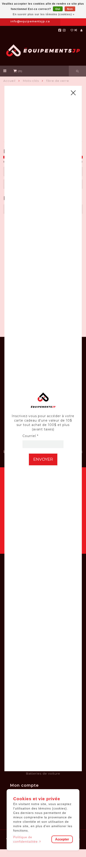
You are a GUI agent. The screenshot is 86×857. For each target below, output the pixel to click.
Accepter (62, 839)
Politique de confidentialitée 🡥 (27, 839)
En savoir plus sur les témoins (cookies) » (44, 14)
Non (70, 9)
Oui (57, 9)
